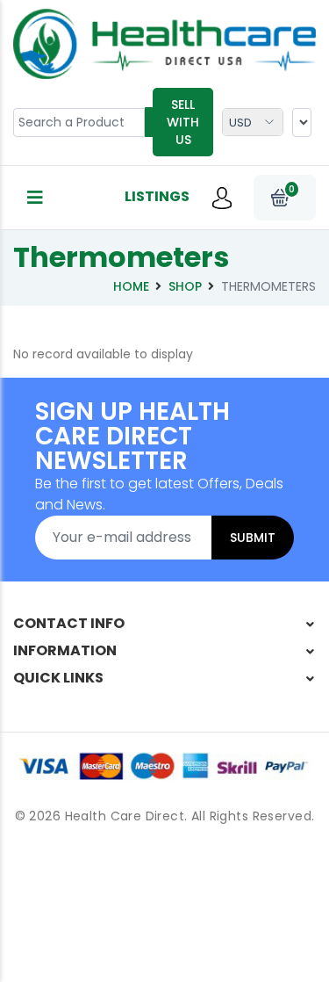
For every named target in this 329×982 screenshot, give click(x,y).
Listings (157, 196)
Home (131, 286)
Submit (252, 537)
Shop (185, 286)
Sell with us (183, 122)
